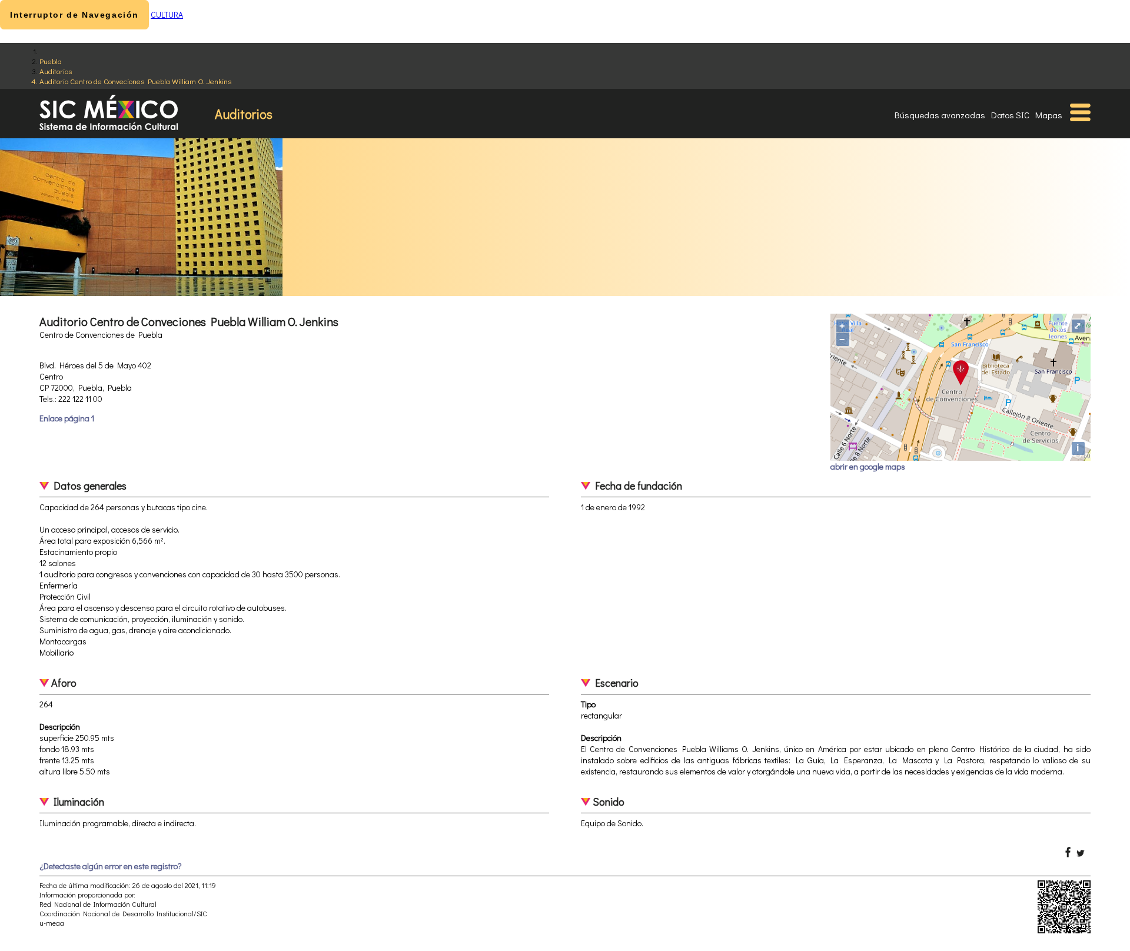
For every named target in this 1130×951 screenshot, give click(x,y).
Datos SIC (1010, 115)
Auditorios (55, 71)
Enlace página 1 (66, 418)
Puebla (50, 61)
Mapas (1048, 115)
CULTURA (167, 14)
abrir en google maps (867, 466)
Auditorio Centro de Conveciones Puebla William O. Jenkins (135, 81)
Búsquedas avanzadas (940, 115)
